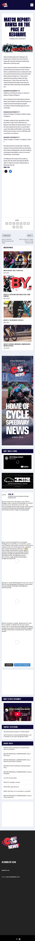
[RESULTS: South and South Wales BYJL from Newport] (18, 283)
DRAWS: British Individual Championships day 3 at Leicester (16, 748)
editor (16, 38)
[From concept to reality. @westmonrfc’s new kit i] (17, 642)
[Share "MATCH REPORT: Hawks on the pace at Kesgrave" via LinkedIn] (24, 223)
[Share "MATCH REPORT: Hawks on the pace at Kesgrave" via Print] (21, 227)
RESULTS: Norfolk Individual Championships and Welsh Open (17, 345)
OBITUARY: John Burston (11, 787)
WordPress (26, 937)
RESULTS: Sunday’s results (12, 782)
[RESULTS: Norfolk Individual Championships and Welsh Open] (18, 333)
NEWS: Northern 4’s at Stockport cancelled (17, 791)
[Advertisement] (17, 192)
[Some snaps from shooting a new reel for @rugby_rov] (17, 520)
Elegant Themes (15, 937)
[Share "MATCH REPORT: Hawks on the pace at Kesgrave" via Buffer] (28, 223)
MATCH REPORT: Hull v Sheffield (13, 271)
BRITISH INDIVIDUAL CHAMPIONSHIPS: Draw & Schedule (18, 772)
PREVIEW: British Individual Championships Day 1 (17, 766)
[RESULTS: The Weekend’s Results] (18, 309)
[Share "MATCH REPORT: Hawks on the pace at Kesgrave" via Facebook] (7, 223)
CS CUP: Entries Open (10, 778)
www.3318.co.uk (5, 870)
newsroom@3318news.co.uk (22, 735)
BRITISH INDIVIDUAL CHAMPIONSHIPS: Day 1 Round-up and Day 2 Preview (17, 760)
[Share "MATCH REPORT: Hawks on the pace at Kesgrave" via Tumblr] (17, 223)
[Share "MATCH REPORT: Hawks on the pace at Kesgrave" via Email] (17, 227)
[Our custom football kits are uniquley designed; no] (17, 561)
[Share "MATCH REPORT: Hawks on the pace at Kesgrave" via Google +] (14, 223)
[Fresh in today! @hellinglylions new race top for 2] (17, 601)
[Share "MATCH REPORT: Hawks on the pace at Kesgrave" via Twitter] (10, 223)
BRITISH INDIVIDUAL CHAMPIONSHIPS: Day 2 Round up (17, 754)
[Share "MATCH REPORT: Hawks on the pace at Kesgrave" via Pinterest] (21, 223)
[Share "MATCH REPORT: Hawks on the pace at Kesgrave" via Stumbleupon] (14, 227)
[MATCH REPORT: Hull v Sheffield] (18, 259)
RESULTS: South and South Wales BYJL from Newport (17, 295)
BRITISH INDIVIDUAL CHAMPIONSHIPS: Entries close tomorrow (17, 796)
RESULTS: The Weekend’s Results (14, 320)
